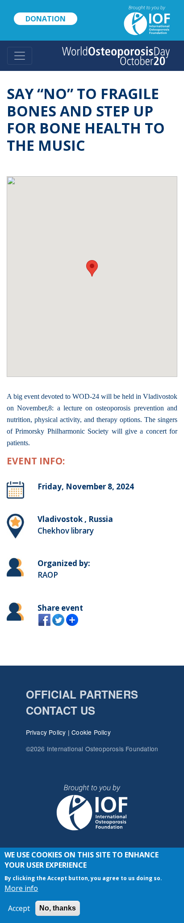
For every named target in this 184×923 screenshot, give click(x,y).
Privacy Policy (46, 732)
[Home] (116, 55)
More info (21, 888)
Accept (19, 908)
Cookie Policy (91, 732)
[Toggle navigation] (19, 56)
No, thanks (57, 908)
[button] (92, 268)
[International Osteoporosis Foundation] (143, 20)
